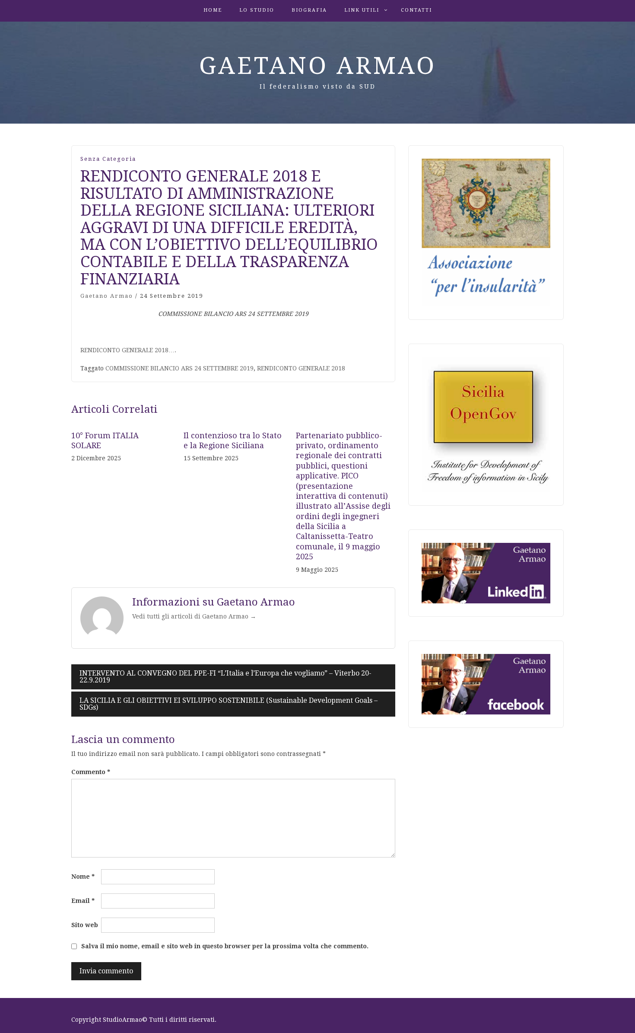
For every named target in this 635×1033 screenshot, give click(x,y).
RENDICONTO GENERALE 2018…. (128, 350)
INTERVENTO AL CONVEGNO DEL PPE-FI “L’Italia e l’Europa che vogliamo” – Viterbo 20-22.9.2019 (225, 676)
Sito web (84, 924)
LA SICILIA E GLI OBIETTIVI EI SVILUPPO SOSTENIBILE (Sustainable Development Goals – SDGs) (228, 703)
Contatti (416, 10)
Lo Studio (256, 10)
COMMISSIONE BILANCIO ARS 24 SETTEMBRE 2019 (179, 368)
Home (212, 10)
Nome (83, 876)
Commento (90, 771)
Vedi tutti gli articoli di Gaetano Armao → (194, 616)
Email (83, 900)
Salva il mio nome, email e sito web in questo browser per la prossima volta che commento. (224, 946)
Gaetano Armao (317, 66)
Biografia (309, 10)
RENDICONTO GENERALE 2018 (301, 368)
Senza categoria (108, 159)
